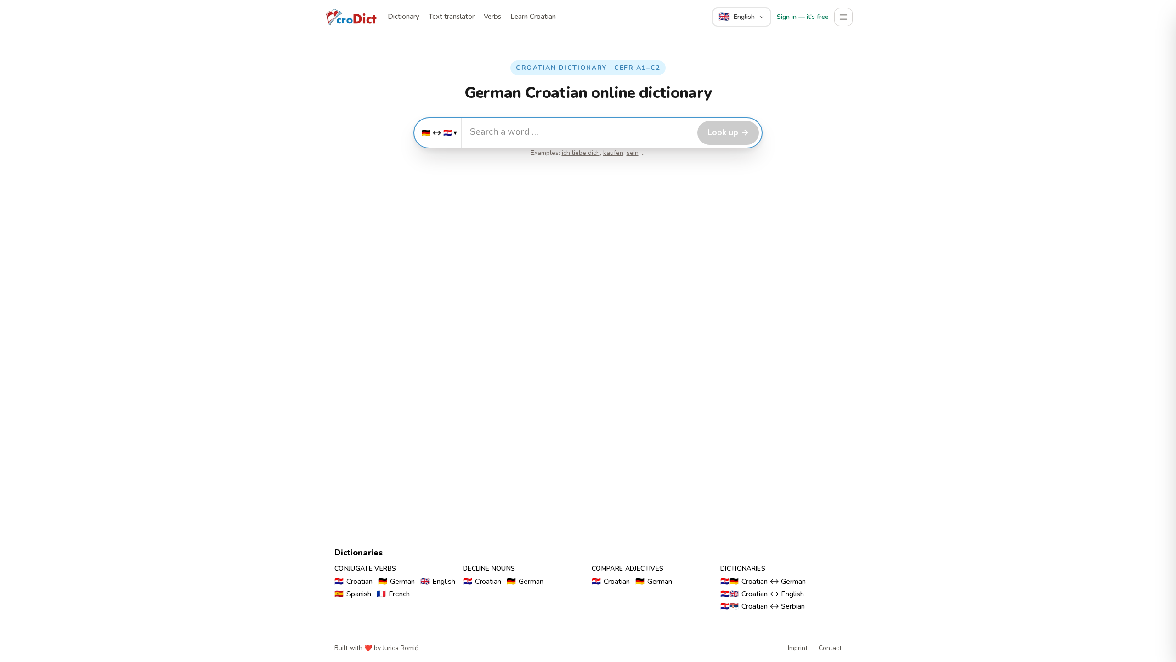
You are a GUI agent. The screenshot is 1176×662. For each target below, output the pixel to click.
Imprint (798, 648)
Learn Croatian (533, 16)
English (437, 581)
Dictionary (403, 16)
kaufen (613, 152)
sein (633, 152)
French (393, 594)
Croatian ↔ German (763, 581)
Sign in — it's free (803, 16)
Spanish (352, 594)
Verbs (492, 16)
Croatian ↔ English (762, 594)
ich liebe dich (581, 152)
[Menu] (843, 17)
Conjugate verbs (365, 568)
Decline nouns (489, 568)
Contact (830, 648)
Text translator (452, 16)
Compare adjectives (627, 568)
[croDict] (351, 17)
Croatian (353, 581)
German (396, 581)
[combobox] (578, 131)
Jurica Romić (400, 648)
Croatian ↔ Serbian (762, 606)
